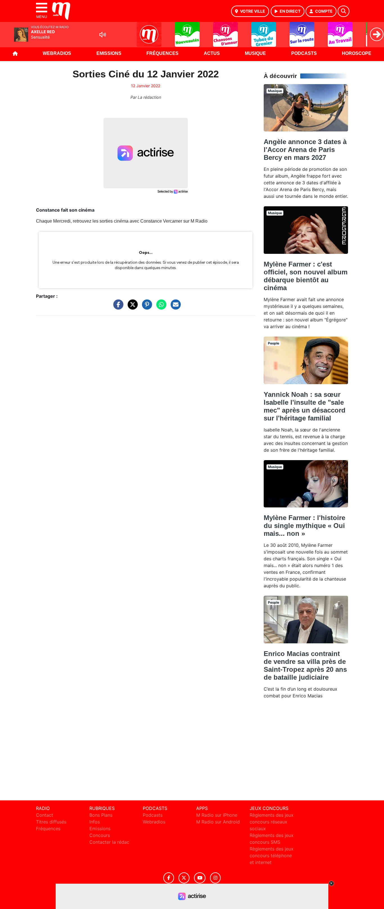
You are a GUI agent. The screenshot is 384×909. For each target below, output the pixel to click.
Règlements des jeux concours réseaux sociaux (271, 821)
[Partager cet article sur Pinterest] (145, 307)
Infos (94, 822)
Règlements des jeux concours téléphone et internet (271, 855)
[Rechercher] (343, 11)
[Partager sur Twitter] (131, 307)
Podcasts (304, 53)
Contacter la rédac (109, 842)
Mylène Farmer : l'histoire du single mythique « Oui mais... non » (304, 525)
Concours (99, 835)
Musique (255, 53)
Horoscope (356, 53)
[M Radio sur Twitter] (184, 877)
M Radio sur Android (218, 822)
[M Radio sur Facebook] (168, 877)
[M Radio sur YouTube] (199, 877)
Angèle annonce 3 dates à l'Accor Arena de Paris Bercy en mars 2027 (305, 149)
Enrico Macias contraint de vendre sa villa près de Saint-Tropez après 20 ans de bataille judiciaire (305, 665)
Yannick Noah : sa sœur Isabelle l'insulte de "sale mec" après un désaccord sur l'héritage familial (304, 406)
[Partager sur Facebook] (116, 307)
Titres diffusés (51, 822)
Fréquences (162, 53)
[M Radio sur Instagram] (215, 877)
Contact (44, 815)
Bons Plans (100, 815)
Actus (212, 53)
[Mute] (102, 34)
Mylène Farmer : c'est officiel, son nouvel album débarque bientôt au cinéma (305, 276)
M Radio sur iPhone (216, 815)
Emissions (108, 53)
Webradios (57, 53)
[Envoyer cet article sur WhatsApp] (159, 307)
